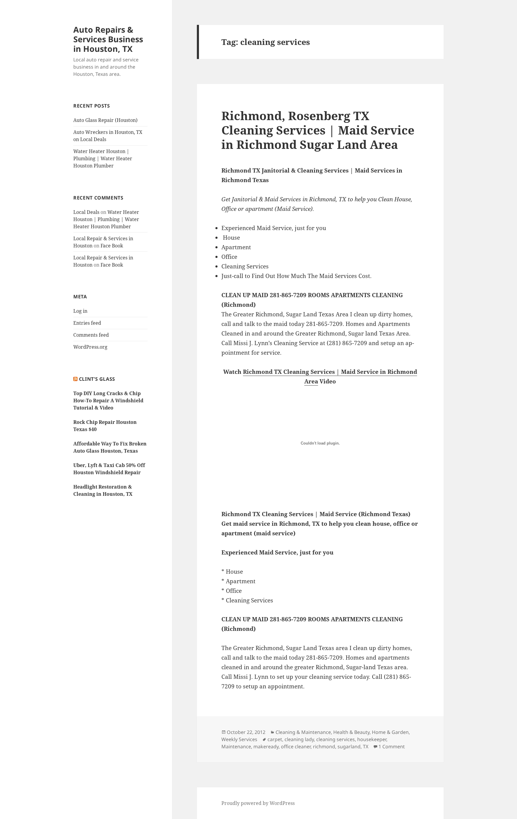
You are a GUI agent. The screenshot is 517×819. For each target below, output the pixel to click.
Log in (80, 311)
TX (365, 746)
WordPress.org (90, 347)
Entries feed (87, 323)
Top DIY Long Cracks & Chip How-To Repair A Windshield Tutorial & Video (108, 400)
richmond (324, 746)
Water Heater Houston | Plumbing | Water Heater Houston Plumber (102, 158)
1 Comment (391, 746)
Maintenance (236, 746)
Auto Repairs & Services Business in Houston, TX (108, 39)
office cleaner (296, 746)
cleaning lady (299, 739)
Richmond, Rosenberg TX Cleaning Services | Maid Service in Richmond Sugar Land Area (317, 130)
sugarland (349, 746)
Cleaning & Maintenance (303, 732)
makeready (266, 746)
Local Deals (86, 212)
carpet (274, 739)
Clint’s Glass (97, 379)
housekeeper (371, 739)
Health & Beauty (351, 732)
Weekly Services (239, 739)
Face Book (112, 245)
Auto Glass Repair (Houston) (105, 120)
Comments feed (91, 335)
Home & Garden (390, 732)
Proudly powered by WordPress (258, 803)
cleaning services (335, 739)
